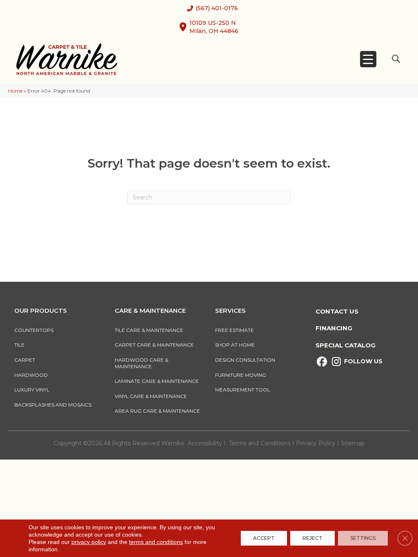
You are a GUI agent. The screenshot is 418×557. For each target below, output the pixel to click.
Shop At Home (235, 345)
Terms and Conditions (260, 443)
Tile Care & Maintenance (149, 330)
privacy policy (88, 542)
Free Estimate (234, 330)
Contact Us (337, 311)
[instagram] (336, 361)
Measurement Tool (242, 390)
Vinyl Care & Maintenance (151, 396)
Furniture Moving (242, 375)
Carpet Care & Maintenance (154, 345)
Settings (363, 538)
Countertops (33, 330)
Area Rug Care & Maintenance (157, 411)
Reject (312, 538)
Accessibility (205, 443)
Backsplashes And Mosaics (52, 405)
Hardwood (31, 375)
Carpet (24, 360)
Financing (334, 328)
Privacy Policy (316, 443)
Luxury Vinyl (31, 390)
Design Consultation (245, 360)
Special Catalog (346, 345)
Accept (264, 538)
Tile (19, 345)
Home (15, 91)
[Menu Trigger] (368, 59)
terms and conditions (156, 542)
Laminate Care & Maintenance (157, 381)
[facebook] (322, 361)
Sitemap (353, 443)
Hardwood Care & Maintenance (141, 363)
